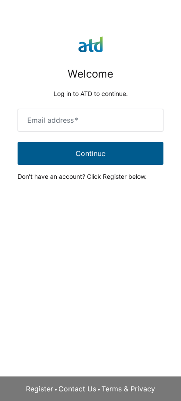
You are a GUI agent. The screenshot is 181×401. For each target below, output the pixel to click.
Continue (90, 153)
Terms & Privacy (128, 388)
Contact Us (77, 388)
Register (39, 388)
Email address (52, 120)
